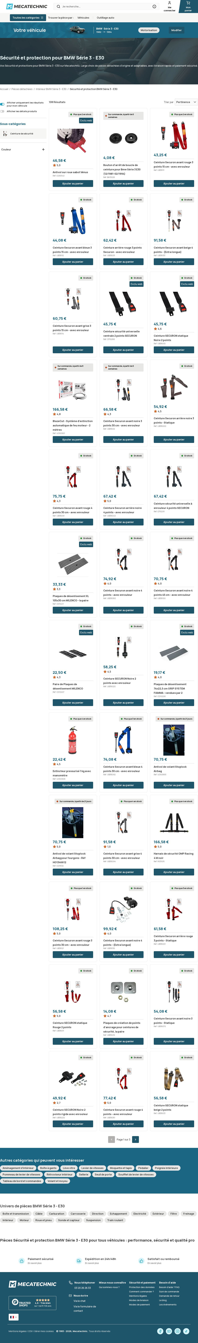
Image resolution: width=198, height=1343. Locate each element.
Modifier (176, 30)
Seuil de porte (103, 1174)
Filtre (173, 1213)
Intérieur (8, 1220)
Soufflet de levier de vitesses (136, 1174)
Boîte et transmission (16, 1213)
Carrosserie (78, 1213)
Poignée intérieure (166, 1168)
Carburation (56, 1213)
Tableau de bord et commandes (22, 1181)
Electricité (139, 1213)
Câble (39, 1213)
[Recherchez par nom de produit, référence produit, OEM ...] (154, 6)
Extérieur (158, 1213)
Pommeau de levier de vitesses (21, 1174)
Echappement (118, 1213)
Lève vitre (69, 1168)
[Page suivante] (135, 1139)
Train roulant (115, 1220)
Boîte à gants (48, 1168)
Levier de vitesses (92, 1168)
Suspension (93, 1220)
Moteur (24, 1220)
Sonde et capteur (69, 1220)
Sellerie (83, 1174)
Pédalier (143, 1168)
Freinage (188, 1213)
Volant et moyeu (57, 1181)
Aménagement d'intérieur (18, 1168)
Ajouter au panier (72, 183)
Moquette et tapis (121, 1168)
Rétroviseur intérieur (60, 1174)
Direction (97, 1213)
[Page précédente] (111, 1139)
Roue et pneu (43, 1220)
